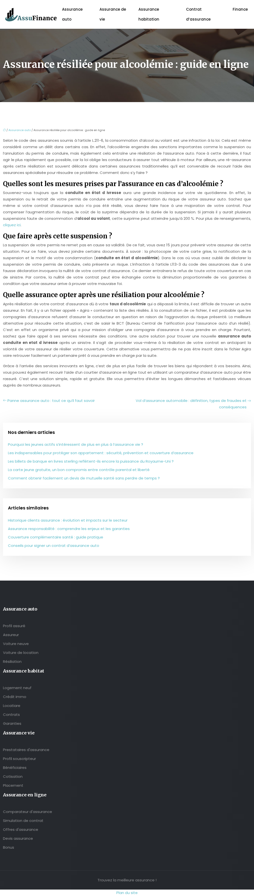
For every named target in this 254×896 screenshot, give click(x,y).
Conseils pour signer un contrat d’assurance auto (53, 545)
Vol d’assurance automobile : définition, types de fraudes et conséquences (191, 404)
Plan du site (127, 892)
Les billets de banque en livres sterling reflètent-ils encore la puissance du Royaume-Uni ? (91, 461)
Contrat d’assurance (198, 14)
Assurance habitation (148, 14)
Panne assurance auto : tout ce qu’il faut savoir (51, 400)
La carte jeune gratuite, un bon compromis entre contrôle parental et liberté (79, 469)
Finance (240, 9)
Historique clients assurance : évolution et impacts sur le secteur (67, 520)
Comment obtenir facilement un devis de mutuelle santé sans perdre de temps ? (84, 478)
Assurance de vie (112, 14)
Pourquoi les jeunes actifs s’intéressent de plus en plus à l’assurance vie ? (75, 444)
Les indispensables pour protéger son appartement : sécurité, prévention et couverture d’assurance (100, 452)
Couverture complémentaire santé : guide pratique (55, 537)
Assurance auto (72, 14)
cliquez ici (12, 224)
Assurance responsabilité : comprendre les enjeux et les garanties (69, 528)
